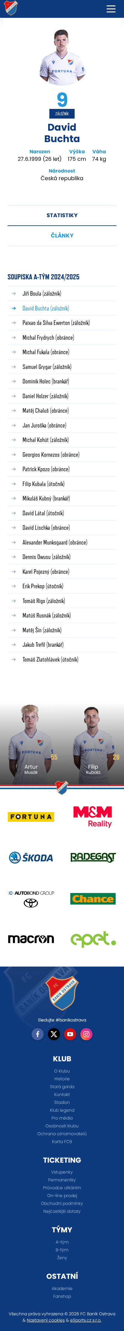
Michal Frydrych (48, 337)
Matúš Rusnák (47, 615)
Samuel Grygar (47, 366)
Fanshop (62, 1296)
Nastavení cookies (46, 1320)
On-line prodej (62, 1196)
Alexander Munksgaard (55, 542)
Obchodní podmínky (62, 1203)
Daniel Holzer (46, 396)
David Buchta (46, 308)
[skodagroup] (31, 859)
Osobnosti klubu (62, 1126)
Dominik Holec (46, 381)
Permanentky (62, 1180)
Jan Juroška (45, 425)
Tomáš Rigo (44, 601)
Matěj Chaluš (46, 410)
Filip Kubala (44, 484)
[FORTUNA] (31, 819)
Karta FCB (62, 1142)
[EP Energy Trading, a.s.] (93, 941)
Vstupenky (62, 1172)
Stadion (62, 1102)
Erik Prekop (43, 586)
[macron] (31, 941)
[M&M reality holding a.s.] (93, 819)
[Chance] (93, 900)
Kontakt (62, 1094)
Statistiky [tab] (62, 215)
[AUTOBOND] (31, 900)
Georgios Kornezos (51, 454)
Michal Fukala (46, 352)
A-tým (62, 1242)
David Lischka (46, 527)
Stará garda (62, 1087)
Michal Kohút (46, 439)
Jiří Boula (42, 293)
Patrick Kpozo (46, 469)
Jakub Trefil (43, 644)
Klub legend (62, 1110)
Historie (62, 1079)
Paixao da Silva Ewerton (56, 322)
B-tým (62, 1250)
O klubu (62, 1071)
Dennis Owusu (47, 557)
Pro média (62, 1118)
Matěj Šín (42, 630)
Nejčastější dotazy (62, 1211)
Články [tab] (62, 235)
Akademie (62, 1288)
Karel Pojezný (46, 571)
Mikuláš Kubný (46, 498)
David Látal (43, 513)
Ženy (62, 1258)
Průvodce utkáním (62, 1188)
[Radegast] (93, 859)
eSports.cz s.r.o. (85, 1320)
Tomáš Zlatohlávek (51, 659)
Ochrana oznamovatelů (62, 1134)
